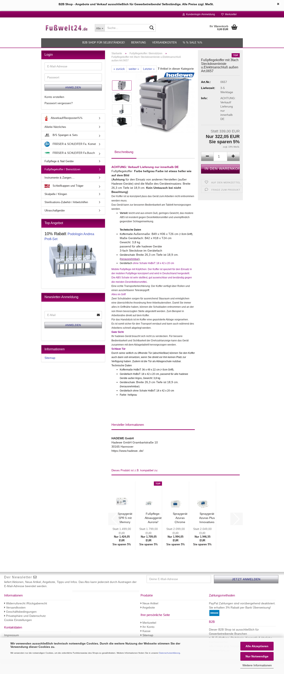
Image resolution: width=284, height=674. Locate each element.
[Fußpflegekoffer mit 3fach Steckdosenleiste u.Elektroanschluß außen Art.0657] (165, 103)
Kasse (146, 631)
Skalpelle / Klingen (55, 194)
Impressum (11, 635)
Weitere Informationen (257, 665)
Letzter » (149, 68)
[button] (207, 156)
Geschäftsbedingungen (21, 611)
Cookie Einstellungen (18, 620)
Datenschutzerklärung (169, 653)
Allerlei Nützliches (55, 126)
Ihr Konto (148, 626)
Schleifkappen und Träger (67, 185)
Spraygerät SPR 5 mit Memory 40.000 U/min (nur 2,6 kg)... (125, 518)
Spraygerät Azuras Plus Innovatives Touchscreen (207, 518)
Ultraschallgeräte (54, 210)
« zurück (119, 68)
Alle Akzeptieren (257, 646)
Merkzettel (230, 14)
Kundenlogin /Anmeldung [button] (200, 14)
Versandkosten (164, 42)
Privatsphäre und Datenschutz (25, 615)
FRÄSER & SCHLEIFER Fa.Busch (73, 152)
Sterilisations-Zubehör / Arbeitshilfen (66, 202)
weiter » (134, 68)
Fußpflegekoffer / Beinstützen (62, 169)
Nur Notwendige (257, 656)
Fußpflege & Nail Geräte (59, 161)
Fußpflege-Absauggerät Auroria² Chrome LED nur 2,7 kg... (153, 518)
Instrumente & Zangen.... (59, 177)
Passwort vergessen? (58, 103)
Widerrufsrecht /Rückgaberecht (26, 603)
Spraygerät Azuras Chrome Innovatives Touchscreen (180, 518)
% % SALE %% (192, 42)
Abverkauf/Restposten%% (66, 118)
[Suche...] (152, 28)
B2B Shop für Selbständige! (103, 42)
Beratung (138, 42)
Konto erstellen (54, 97)
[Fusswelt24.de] (66, 27)
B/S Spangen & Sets (65, 135)
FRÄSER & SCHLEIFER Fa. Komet (74, 144)
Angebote (148, 607)
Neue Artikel (150, 603)
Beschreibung (124, 152)
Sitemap (49, 357)
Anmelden (73, 87)
